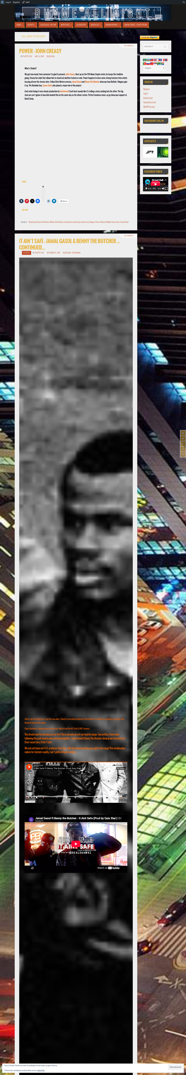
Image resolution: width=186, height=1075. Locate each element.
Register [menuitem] (16, 2)
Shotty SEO (27, 56)
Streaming (76, 253)
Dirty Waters (59, 222)
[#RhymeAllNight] (183, 433)
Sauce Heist (47, 85)
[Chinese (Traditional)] (152, 60)
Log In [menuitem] (8, 2)
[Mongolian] (166, 60)
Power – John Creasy (40, 51)
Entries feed (148, 98)
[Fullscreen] (166, 188)
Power (97, 222)
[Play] (146, 188)
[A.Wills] (183, 449)
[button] (150, 152)
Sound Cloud (124, 222)
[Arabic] (145, 60)
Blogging (51, 56)
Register (146, 89)
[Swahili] (159, 63)
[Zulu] (162, 63)
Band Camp (32, 222)
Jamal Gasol (76, 82)
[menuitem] (2, 2)
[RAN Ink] (183, 454)
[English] (155, 60)
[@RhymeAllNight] (183, 438)
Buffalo (52, 222)
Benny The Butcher (92, 82)
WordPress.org (148, 107)
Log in (145, 93)
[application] (155, 184)
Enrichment (64, 91)
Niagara (92, 222)
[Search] (165, 46)
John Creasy (70, 74)
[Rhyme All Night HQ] (183, 443)
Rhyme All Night (105, 222)
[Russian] (148, 63)
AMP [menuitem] (28, 2)
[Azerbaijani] (148, 60)
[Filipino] (159, 60)
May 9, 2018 (39, 56)
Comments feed (149, 102)
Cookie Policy (41, 1070)
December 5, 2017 (53, 253)
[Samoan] (152, 63)
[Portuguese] (145, 63)
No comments (129, 46)
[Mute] (163, 188)
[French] (162, 60)
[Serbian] (155, 63)
